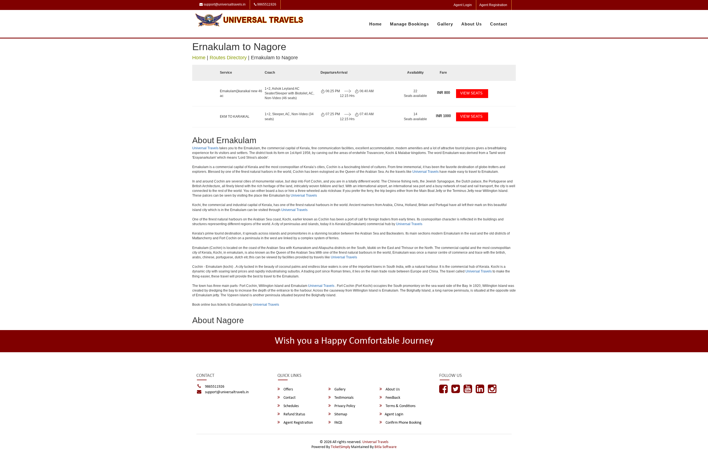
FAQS (338, 423)
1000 (443, 116)
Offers (288, 389)
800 (443, 93)
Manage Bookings (409, 24)
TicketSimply (340, 447)
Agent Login (463, 5)
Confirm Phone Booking (403, 423)
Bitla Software (385, 447)
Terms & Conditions (400, 406)
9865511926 (266, 4)
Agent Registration (493, 5)
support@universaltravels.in (224, 4)
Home (375, 24)
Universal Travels (205, 148)
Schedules (291, 406)
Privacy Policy (344, 406)
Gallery (445, 24)
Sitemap (340, 414)
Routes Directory (228, 57)
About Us (471, 24)
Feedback (392, 398)
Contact (498, 24)
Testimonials (343, 398)
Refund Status (294, 414)
